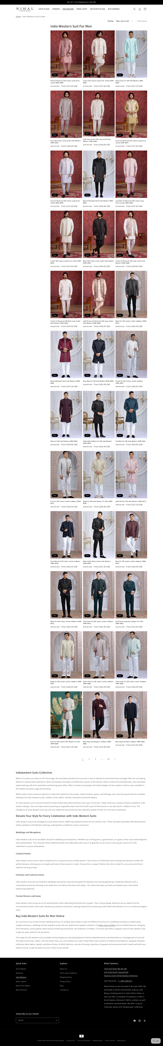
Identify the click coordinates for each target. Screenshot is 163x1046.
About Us (63, 969)
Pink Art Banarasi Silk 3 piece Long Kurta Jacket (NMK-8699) (65, 82)
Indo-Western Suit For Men (34, 16)
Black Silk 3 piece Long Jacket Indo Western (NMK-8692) (98, 262)
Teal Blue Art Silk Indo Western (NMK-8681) (131, 441)
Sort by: (111, 21)
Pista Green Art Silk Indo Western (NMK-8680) (129, 82)
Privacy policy (70, 1040)
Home (18, 16)
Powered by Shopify (58, 1040)
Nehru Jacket (21, 981)
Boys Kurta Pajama (23, 986)
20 (108, 759)
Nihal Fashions (46, 1040)
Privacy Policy (65, 981)
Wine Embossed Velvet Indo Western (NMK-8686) (65, 382)
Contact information (83, 1040)
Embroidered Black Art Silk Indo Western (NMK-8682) (97, 442)
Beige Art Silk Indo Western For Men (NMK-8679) (98, 502)
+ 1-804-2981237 (125, 981)
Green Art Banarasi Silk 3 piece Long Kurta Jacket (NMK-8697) (131, 142)
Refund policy (121, 1040)
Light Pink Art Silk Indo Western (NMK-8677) (131, 501)
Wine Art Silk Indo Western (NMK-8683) (63, 441)
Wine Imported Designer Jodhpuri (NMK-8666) (97, 743)
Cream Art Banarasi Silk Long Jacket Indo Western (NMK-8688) (130, 262)
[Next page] (115, 759)
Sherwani (19, 973)
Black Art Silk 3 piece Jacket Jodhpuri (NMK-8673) (66, 622)
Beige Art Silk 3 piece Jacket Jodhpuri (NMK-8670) (66, 683)
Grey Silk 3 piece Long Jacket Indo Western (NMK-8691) (65, 142)
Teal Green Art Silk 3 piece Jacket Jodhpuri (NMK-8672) (98, 622)
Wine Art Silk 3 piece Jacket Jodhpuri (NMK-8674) (131, 562)
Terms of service (110, 1040)
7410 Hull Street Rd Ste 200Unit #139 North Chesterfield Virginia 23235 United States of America (121, 972)
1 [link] (82, 759)
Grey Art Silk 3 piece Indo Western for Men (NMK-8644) (65, 743)
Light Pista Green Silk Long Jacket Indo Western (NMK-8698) (97, 140)
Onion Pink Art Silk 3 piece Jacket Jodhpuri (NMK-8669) (98, 683)
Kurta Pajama (21, 969)
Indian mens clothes (107, 925)
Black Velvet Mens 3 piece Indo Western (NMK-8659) (97, 562)
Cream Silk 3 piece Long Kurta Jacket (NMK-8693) (66, 262)
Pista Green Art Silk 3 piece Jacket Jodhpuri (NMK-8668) (131, 683)
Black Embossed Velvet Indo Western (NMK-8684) (98, 202)
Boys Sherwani (21, 990)
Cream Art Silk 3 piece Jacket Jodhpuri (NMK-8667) (129, 382)
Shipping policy (98, 1040)
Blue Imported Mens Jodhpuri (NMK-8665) (130, 742)
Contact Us (64, 990)
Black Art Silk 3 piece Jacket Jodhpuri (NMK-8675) (131, 322)
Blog (61, 986)
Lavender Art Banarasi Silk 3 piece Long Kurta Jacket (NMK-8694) (130, 202)
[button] (134, 9)
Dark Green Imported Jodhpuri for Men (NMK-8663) (129, 622)
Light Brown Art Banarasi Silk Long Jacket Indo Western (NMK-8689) (98, 322)
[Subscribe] (56, 1020)
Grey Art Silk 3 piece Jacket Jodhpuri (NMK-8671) (65, 502)
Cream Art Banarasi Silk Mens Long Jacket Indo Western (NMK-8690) (65, 322)
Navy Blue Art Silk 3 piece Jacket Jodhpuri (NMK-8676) (65, 562)
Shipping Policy (66, 977)
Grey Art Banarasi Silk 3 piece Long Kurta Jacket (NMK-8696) (65, 202)
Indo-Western (21, 977)
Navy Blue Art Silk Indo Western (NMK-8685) (98, 381)
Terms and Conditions (68, 973)
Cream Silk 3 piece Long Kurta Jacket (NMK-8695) (98, 82)
